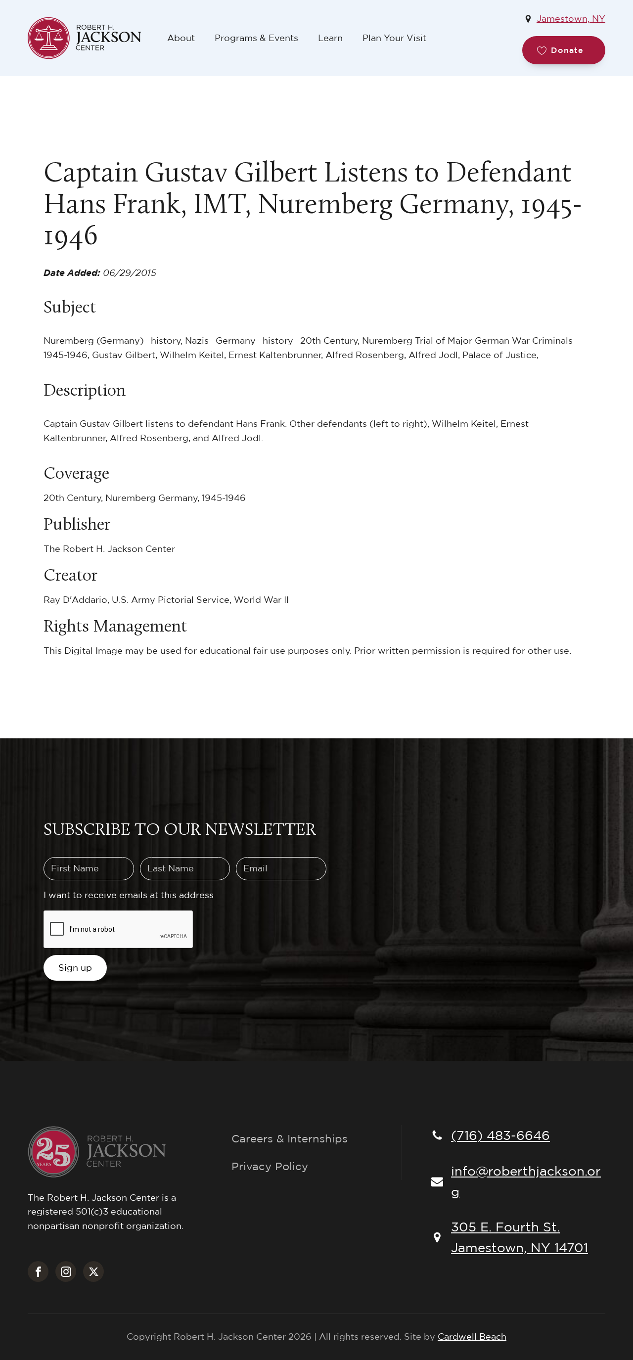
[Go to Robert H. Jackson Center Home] (92, 38)
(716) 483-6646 (500, 1135)
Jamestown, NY (571, 18)
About (181, 38)
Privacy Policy (269, 1166)
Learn (330, 38)
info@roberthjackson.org (526, 1181)
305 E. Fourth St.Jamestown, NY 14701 (519, 1237)
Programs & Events (256, 38)
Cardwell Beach (472, 1336)
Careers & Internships (289, 1138)
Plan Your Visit (394, 38)
